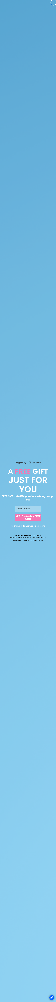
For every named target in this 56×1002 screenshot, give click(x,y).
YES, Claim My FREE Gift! (28, 517)
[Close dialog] (53, 2)
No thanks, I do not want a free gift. (28, 525)
